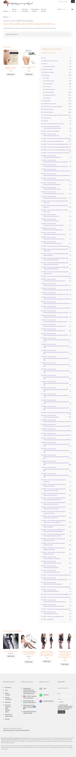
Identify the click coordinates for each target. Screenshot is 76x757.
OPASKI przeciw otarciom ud (50, 60)
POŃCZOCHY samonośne (49, 103)
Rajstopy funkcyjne (50, 89)
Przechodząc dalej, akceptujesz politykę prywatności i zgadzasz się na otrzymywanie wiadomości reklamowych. (65, 707)
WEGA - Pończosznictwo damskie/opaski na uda (55, 152)
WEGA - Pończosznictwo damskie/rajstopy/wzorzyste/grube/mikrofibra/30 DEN (56, 450)
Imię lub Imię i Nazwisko (63, 688)
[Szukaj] (73, 1)
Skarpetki (47, 98)
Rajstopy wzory (47, 118)
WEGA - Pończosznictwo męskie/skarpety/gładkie (56, 594)
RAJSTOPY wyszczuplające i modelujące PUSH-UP (55, 115)
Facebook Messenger (48, 701)
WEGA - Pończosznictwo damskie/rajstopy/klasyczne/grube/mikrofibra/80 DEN (56, 401)
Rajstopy (5, 11)
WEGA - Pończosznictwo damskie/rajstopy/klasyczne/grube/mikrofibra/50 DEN (56, 383)
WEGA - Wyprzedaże (48, 619)
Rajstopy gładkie (49, 92)
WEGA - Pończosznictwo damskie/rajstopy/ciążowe (56, 246)
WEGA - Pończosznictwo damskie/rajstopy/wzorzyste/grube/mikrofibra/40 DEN (56, 456)
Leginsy (47, 78)
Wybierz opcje (10, 74)
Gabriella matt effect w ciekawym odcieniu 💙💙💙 (29, 706)
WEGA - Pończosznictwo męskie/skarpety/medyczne (56, 597)
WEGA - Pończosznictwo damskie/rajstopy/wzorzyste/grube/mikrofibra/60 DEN (56, 469)
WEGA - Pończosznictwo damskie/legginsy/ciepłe (55, 144)
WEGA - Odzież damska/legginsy (51, 131)
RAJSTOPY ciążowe (48, 109)
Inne (44, 58)
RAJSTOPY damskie (50, 66)
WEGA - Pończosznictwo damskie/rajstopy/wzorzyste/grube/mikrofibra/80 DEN (56, 475)
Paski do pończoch (50, 81)
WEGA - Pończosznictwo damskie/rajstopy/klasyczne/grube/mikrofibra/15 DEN (56, 352)
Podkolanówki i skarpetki (35, 10)
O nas (6, 690)
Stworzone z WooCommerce (22, 730)
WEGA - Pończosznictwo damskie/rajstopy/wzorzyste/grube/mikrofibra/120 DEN (56, 444)
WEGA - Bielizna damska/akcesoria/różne (53, 123)
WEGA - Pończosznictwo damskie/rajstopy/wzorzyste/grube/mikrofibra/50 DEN (56, 462)
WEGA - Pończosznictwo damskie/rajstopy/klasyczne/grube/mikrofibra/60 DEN (56, 389)
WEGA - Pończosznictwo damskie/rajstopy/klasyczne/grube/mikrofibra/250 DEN (56, 370)
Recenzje (5, 17)
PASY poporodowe (47, 69)
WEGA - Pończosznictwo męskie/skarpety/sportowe (56, 609)
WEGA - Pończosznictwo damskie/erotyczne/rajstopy (56, 138)
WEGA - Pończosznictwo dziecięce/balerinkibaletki (56, 575)
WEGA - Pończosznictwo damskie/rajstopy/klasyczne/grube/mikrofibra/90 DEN (56, 408)
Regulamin (8, 702)
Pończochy (48, 86)
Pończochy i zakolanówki (25, 10)
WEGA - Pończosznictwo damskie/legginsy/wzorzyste (57, 150)
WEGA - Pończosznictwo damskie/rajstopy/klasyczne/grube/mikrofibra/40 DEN (56, 377)
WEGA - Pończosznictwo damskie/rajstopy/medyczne (56, 412)
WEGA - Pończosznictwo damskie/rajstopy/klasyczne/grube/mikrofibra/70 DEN (56, 395)
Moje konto (8, 687)
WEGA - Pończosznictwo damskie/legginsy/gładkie (56, 147)
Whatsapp (46, 694)
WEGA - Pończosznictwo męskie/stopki (53, 616)
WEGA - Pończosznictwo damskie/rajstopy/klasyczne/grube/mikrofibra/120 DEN (56, 345)
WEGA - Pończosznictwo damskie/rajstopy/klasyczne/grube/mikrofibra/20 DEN (56, 358)
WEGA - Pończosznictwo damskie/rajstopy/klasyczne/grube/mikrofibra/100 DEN (56, 339)
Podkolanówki (49, 83)
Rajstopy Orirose (14, 10)
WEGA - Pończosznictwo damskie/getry (53, 141)
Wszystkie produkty (43, 10)
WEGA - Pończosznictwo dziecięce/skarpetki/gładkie (56, 587)
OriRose (45, 63)
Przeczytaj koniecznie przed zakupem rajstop (8, 708)
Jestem (59, 699)
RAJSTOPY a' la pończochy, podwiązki (52, 106)
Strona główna (12, 21)
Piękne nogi (46, 75)
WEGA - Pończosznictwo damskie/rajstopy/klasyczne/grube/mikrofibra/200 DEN (56, 364)
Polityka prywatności (8, 730)
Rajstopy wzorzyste (50, 95)
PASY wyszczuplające (48, 72)
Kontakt (7, 719)
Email (44, 688)
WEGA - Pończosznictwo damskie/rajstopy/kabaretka (57, 276)
